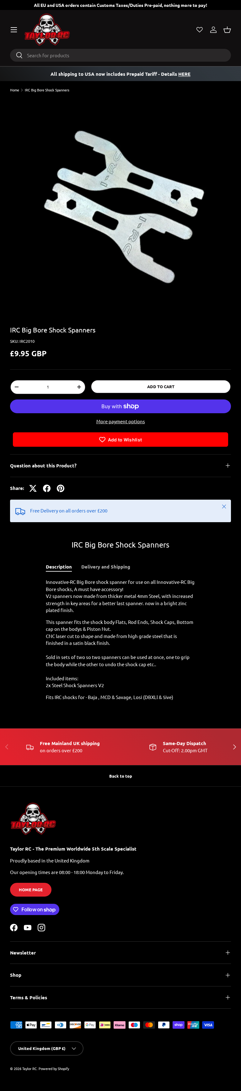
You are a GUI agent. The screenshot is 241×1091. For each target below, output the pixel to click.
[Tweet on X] (33, 488)
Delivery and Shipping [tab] (105, 567)
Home (14, 90)
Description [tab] (59, 567)
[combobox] (120, 55)
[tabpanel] (120, 640)
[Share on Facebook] (47, 488)
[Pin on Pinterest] (60, 488)
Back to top (120, 776)
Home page (31, 889)
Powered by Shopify (54, 1068)
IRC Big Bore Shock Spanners (47, 90)
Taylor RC (29, 1068)
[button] (227, 30)
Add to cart (160, 386)
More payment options (120, 421)
